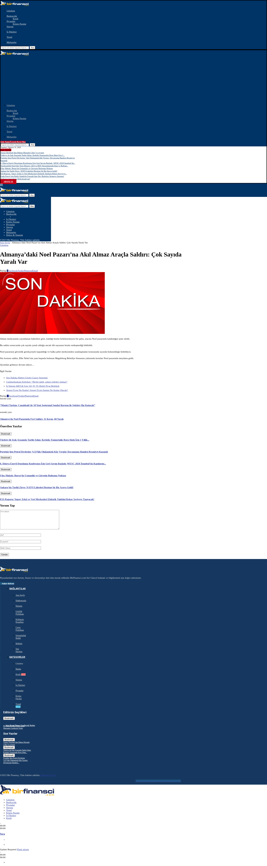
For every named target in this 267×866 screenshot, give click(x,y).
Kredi (15, 18)
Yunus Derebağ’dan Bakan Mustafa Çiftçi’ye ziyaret (22, 152)
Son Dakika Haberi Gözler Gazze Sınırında (27, 377)
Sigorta (10, 26)
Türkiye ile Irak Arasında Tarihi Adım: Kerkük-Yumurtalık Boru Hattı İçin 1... (32, 155)
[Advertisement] (133, 80)
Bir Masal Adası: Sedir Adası (14, 726)
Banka (18, 669)
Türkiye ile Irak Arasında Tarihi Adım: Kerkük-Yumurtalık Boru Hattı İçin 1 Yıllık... (44, 440)
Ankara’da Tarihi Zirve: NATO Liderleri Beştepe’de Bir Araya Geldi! (28, 171)
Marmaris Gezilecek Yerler (13, 728)
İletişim (19, 606)
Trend (9, 37)
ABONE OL (8, 182)
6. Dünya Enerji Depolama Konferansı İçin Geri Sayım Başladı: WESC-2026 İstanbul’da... (37, 163)
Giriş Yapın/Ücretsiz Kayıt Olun (13, 142)
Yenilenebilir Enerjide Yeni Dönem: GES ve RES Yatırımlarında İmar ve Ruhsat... (34, 166)
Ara (32, 47)
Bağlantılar (17, 588)
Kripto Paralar (19, 24)
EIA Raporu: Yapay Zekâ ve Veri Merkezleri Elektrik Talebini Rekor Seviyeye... (33, 173)
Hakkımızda (21, 600)
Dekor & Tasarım (14, 235)
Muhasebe (12, 42)
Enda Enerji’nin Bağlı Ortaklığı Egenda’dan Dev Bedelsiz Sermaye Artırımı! (32, 176)
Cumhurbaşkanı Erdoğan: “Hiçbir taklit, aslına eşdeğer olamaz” (37, 382)
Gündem (11, 11)
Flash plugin (23, 849)
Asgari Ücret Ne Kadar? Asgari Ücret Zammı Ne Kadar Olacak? (37, 390)
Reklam (19, 643)
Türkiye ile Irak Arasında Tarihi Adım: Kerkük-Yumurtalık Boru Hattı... (17, 751)
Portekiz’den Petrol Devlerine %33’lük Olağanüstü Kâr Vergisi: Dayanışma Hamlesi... (15, 760)
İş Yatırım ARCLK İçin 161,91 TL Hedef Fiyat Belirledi (32, 386)
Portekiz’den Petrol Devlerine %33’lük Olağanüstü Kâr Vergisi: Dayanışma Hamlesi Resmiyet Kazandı (54, 451)
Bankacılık (12, 16)
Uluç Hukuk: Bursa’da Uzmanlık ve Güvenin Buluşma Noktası (26, 168)
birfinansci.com (48, 775)
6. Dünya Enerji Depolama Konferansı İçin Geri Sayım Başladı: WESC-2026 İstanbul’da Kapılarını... (53, 463)
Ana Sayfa (5, 242)
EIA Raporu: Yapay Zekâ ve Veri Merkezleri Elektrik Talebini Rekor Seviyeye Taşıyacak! (47, 499)
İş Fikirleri (12, 32)
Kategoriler (17, 657)
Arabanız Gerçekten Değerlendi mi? (15, 179)
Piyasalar (11, 21)
